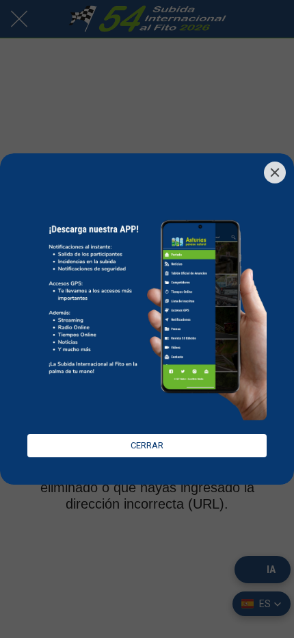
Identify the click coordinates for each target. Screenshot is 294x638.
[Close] (275, 172)
